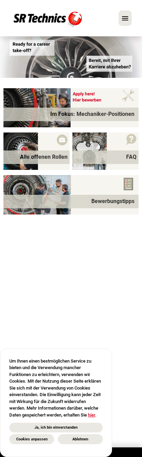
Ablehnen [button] (80, 439)
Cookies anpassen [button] (32, 439)
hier (91, 415)
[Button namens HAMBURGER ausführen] (125, 18)
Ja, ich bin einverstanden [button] (56, 427)
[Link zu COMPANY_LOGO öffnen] (47, 18)
